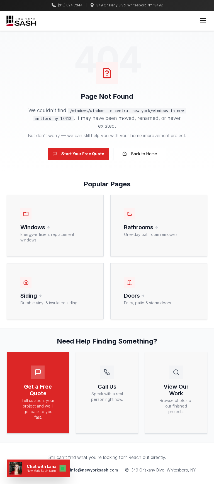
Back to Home (144, 153)
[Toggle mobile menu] (203, 21)
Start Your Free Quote (82, 153)
